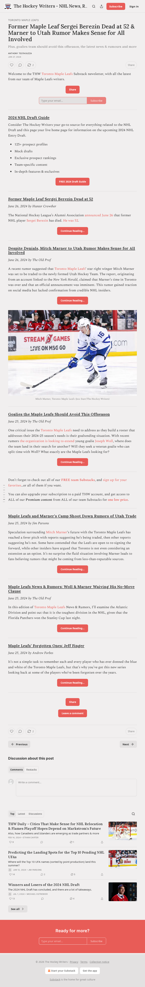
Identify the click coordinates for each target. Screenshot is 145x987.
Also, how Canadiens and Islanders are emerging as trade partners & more (53, 833)
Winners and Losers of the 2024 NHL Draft (44, 885)
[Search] (93, 6)
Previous (21, 744)
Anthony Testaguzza (20, 53)
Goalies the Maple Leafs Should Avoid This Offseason (59, 414)
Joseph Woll (104, 441)
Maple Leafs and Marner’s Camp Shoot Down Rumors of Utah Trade (72, 516)
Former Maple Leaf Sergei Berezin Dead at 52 (50, 199)
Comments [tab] (16, 769)
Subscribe (115, 6)
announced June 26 (99, 215)
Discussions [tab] (35, 813)
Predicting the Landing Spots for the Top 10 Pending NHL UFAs (56, 854)
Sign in (134, 6)
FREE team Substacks (78, 480)
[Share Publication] (101, 6)
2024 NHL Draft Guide (29, 117)
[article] (72, 833)
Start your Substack (63, 970)
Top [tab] (12, 813)
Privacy (74, 962)
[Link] (3, 118)
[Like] (11, 65)
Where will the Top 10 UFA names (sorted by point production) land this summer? (52, 863)
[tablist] (23, 769)
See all (15, 909)
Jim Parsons (35, 870)
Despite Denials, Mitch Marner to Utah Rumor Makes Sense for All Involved (71, 250)
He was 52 (70, 220)
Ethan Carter (30, 837)
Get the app (90, 970)
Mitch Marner (56, 532)
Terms (84, 962)
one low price (118, 499)
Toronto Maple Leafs (23, 20)
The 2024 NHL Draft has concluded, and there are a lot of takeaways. (50, 889)
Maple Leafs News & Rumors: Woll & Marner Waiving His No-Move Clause (71, 589)
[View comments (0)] (20, 65)
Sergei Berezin (37, 220)
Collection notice (99, 962)
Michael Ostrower (37, 894)
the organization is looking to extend (47, 441)
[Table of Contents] (3, 493)
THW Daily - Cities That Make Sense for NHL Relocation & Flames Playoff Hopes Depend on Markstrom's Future (55, 826)
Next (126, 744)
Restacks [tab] (31, 769)
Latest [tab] (21, 813)
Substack (55, 979)
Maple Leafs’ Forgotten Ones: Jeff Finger (46, 645)
